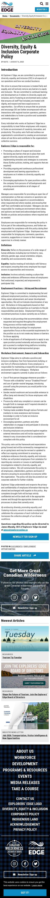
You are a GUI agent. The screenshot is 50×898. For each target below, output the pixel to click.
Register (41, 9)
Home (4, 16)
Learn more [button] (37, 885)
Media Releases (25, 782)
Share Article (22, 555)
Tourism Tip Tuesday (12, 657)
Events (25, 776)
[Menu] (44, 3)
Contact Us (25, 799)
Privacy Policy (25, 830)
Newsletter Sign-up (25, 536)
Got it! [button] (25, 892)
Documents (15, 16)
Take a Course (25, 788)
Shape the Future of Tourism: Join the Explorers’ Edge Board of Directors (24, 696)
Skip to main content (25, 3)
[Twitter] (35, 597)
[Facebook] (25, 597)
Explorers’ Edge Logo (25, 804)
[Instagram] (14, 597)
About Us (25, 751)
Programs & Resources (25, 770)
